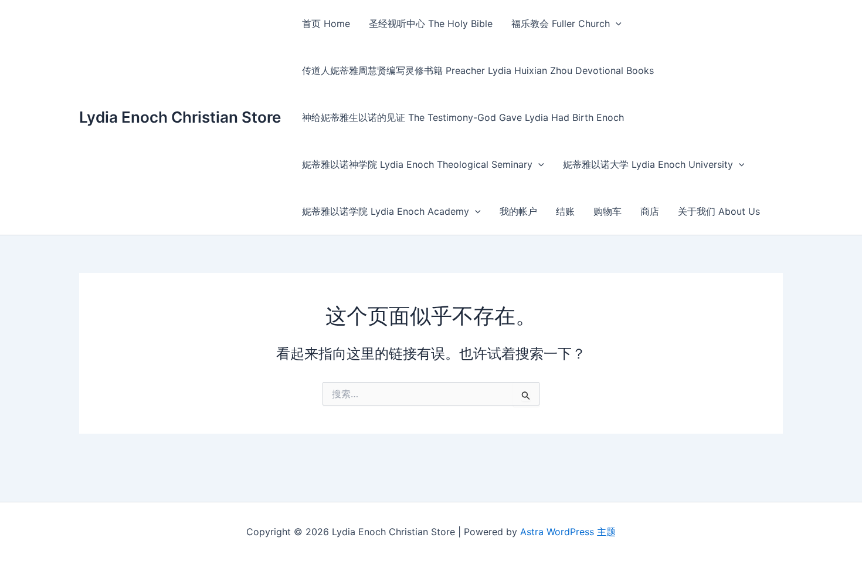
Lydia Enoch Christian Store (180, 117)
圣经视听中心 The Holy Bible (431, 23)
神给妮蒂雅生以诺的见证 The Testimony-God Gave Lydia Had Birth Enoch (463, 117)
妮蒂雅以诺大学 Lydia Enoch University (648, 164)
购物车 (607, 211)
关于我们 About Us (719, 211)
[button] (616, 23)
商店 (649, 211)
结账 (565, 211)
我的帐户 (518, 211)
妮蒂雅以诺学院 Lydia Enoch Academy (385, 211)
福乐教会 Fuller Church (560, 23)
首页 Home (326, 23)
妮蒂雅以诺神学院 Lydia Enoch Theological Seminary (417, 164)
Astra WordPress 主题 (568, 532)
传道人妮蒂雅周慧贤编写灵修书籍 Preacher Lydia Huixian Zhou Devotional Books (478, 70)
